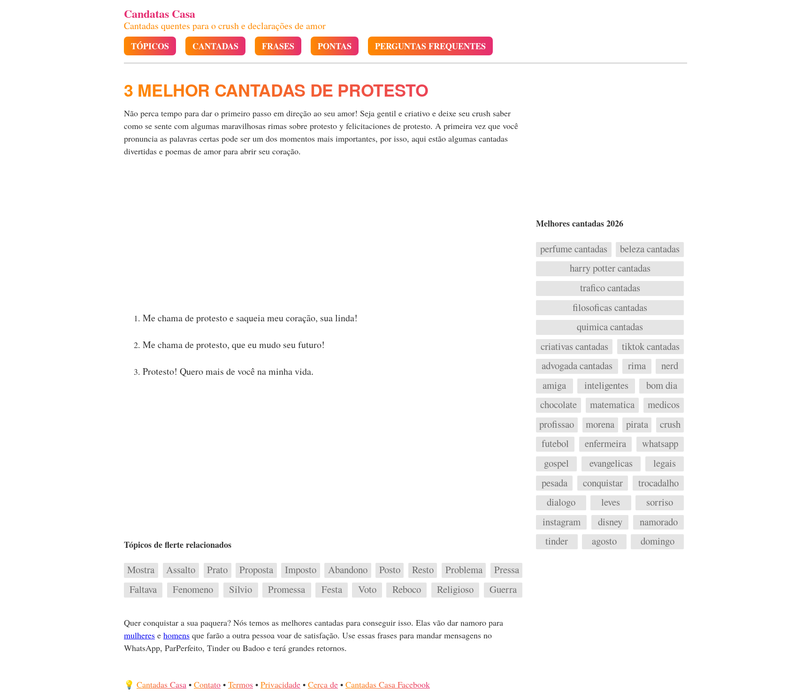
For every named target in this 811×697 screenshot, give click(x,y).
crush (670, 424)
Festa (331, 589)
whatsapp (660, 443)
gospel (556, 463)
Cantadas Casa (161, 684)
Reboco (406, 589)
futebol (555, 443)
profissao (556, 424)
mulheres (139, 635)
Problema (463, 570)
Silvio (240, 589)
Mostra (140, 570)
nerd (669, 365)
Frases (278, 46)
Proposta (256, 570)
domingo (657, 541)
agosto (604, 541)
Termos (240, 684)
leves (610, 502)
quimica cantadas (610, 327)
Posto (389, 570)
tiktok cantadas (651, 346)
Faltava (143, 589)
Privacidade (280, 684)
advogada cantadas (577, 365)
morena (600, 424)
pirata (637, 424)
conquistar (603, 483)
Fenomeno (193, 589)
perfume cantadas (573, 249)
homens (176, 635)
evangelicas (611, 463)
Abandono (347, 570)
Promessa (286, 589)
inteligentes (606, 385)
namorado (659, 522)
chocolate (558, 404)
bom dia (661, 385)
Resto (423, 570)
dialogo (561, 502)
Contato (207, 684)
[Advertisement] (324, 237)
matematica (612, 404)
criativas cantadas (574, 346)
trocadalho (658, 483)
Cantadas (215, 46)
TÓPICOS (150, 46)
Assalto (180, 570)
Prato (217, 570)
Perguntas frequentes (430, 46)
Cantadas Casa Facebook (387, 684)
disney (610, 522)
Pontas (335, 46)
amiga (554, 385)
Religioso (455, 589)
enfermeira (605, 443)
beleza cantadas (650, 249)
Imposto (300, 570)
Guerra (503, 589)
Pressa (506, 570)
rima (637, 365)
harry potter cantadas (610, 268)
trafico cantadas (610, 288)
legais (664, 463)
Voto (367, 589)
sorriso (659, 502)
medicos (664, 404)
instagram (562, 522)
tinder (556, 541)
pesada (554, 483)
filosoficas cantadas (610, 307)
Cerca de (323, 684)
